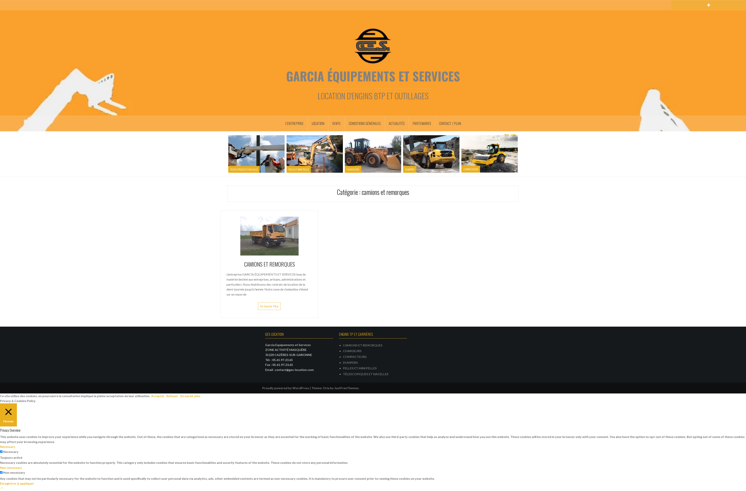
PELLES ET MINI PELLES (298, 169)
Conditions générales (365, 123)
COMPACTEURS (470, 169)
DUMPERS (409, 169)
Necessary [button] (7, 446)
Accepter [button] (158, 396)
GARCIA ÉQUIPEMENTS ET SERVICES (373, 76)
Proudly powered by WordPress (285, 388)
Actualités (397, 123)
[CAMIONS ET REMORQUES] (269, 235)
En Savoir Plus (269, 306)
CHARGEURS (353, 169)
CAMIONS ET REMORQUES (269, 264)
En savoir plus (190, 396)
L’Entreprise (294, 123)
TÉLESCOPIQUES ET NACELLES (244, 169)
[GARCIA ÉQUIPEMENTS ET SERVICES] (373, 45)
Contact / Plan (450, 123)
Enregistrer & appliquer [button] (17, 483)
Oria (326, 388)
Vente (336, 123)
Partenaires (422, 123)
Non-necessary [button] (11, 467)
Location (318, 123)
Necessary (10, 451)
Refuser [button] (172, 396)
